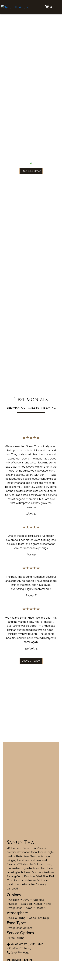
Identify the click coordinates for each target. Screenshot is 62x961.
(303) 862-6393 (20, 952)
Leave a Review (31, 660)
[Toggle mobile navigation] (57, 7)
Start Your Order (31, 171)
